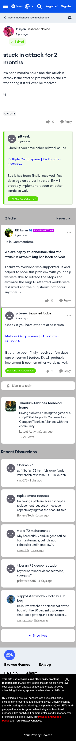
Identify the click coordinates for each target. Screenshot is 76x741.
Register (51, 6)
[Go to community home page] (17, 6)
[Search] (39, 6)
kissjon (21, 29)
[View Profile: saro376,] (11, 468)
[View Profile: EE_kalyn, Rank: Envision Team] (8, 232)
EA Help (11, 673)
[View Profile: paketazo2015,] (11, 569)
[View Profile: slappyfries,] (11, 599)
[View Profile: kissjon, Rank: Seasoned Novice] (8, 31)
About (31, 673)
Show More (40, 635)
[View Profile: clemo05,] (11, 534)
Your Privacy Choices (38, 735)
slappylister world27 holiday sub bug (41, 598)
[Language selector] (29, 6)
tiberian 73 (25, 465)
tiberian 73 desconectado (37, 565)
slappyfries (24, 620)
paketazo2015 (26, 581)
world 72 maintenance (33, 531)
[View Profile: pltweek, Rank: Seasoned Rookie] (9, 315)
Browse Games (17, 664)
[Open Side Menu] (5, 6)
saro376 (22, 480)
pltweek (24, 136)
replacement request (33, 496)
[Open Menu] (70, 18)
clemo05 (23, 550)
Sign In (66, 6)
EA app (45, 664)
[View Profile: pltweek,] (12, 139)
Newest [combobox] (63, 219)
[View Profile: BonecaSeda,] (11, 499)
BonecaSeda (25, 515)
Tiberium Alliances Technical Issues (28, 17)
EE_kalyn (21, 230)
